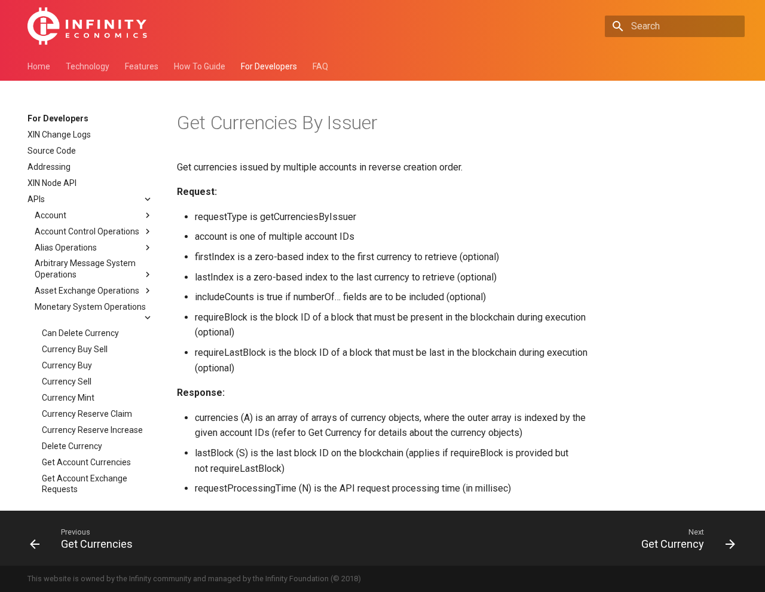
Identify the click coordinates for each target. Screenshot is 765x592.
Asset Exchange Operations (87, 290)
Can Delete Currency (80, 333)
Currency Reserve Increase (92, 430)
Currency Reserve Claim (87, 414)
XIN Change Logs (59, 134)
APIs (36, 199)
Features (141, 66)
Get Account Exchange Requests (84, 484)
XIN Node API (51, 183)
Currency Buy (67, 365)
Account (50, 215)
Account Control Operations (87, 231)
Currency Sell (66, 381)
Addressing (49, 167)
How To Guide (199, 66)
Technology (87, 66)
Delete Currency (72, 446)
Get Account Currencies (86, 462)
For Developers (269, 66)
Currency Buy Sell (75, 349)
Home (38, 66)
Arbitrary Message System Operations (85, 268)
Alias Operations (66, 247)
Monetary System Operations (90, 307)
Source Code (51, 150)
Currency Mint (68, 397)
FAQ (320, 66)
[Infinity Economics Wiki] (87, 26)
